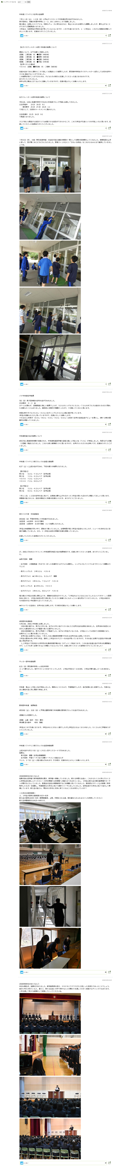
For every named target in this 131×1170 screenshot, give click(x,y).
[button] (63, 36)
